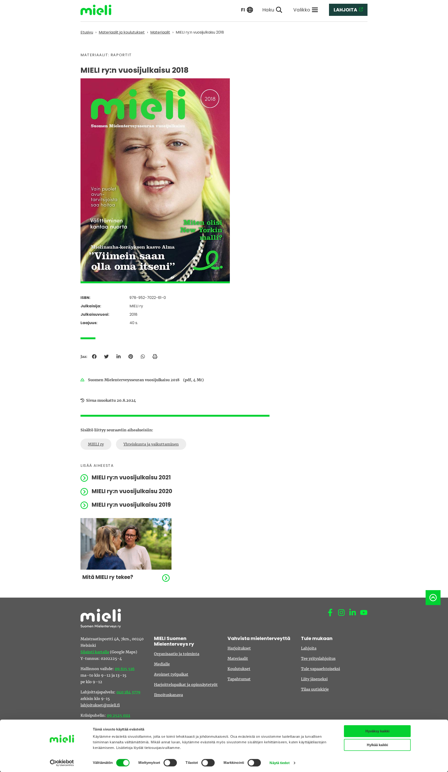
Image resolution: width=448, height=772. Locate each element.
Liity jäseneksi (314, 679)
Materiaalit (238, 658)
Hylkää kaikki (377, 745)
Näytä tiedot (279, 763)
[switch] (170, 762)
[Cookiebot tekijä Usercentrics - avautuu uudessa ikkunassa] (62, 762)
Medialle (162, 664)
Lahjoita (308, 648)
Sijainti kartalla (94, 652)
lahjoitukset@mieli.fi (100, 705)
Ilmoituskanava (168, 694)
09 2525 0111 (118, 715)
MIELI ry (96, 444)
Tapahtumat (239, 679)
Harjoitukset (239, 648)
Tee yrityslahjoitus (318, 658)
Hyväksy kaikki (377, 731)
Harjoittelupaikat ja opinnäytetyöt (186, 684)
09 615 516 (125, 668)
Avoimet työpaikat (171, 674)
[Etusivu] (99, 10)
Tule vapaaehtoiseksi (320, 668)
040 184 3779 (128, 692)
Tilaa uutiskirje (315, 689)
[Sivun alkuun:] (433, 597)
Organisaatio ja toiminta (176, 653)
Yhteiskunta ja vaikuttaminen (151, 444)
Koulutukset (239, 668)
